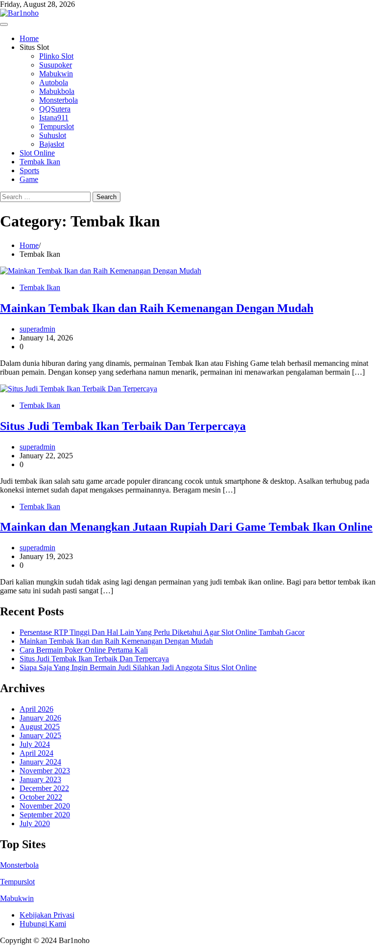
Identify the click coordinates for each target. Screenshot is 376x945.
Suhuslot (52, 135)
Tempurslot (56, 126)
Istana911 (54, 117)
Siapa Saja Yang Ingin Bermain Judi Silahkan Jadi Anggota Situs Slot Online (138, 667)
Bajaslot (51, 144)
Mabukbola (56, 91)
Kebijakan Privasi (47, 915)
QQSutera (54, 109)
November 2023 (45, 770)
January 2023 (40, 779)
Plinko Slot (56, 56)
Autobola (53, 82)
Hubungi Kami (43, 924)
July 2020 (35, 823)
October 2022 (41, 797)
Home (29, 38)
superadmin (37, 329)
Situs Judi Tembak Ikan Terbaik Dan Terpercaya (123, 426)
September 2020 (45, 814)
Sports (29, 170)
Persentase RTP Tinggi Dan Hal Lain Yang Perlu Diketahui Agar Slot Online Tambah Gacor (162, 632)
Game (29, 179)
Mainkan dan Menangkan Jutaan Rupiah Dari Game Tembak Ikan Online (186, 526)
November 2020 (45, 806)
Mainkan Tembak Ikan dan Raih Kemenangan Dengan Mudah (156, 308)
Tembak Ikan (40, 162)
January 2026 (40, 718)
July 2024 (35, 744)
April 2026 (36, 709)
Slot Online (37, 153)
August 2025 (40, 726)
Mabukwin (56, 73)
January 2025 (40, 735)
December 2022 (44, 788)
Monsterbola (58, 100)
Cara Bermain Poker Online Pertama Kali (84, 650)
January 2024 (40, 762)
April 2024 (36, 753)
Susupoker (55, 65)
